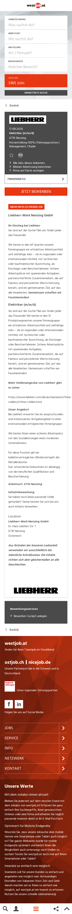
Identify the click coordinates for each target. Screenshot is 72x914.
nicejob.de (40, 662)
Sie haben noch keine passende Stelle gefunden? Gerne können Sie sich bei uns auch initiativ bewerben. (33, 499)
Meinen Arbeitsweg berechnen (32, 167)
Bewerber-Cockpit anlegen (30, 616)
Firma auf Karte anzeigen (28, 171)
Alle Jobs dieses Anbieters (29, 163)
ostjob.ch (14, 662)
